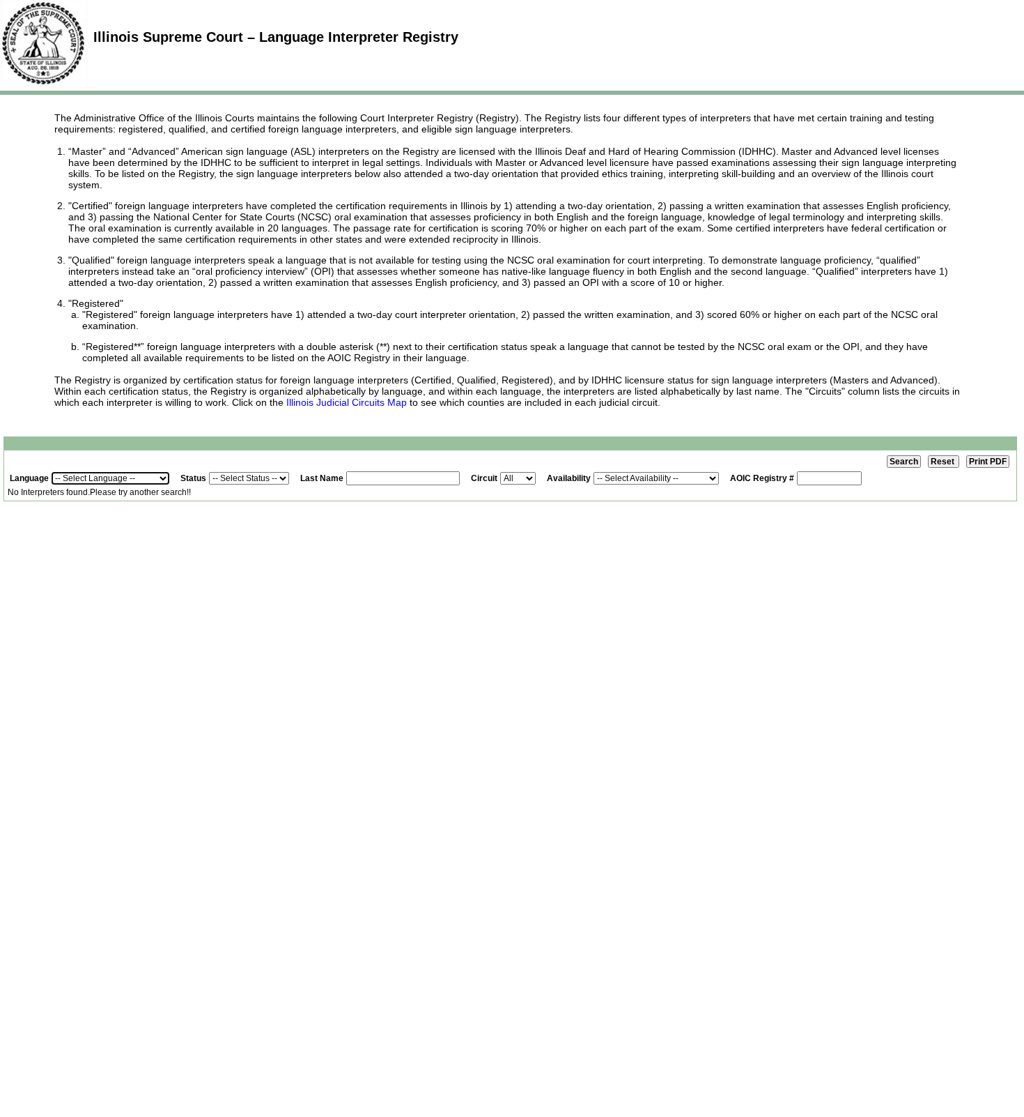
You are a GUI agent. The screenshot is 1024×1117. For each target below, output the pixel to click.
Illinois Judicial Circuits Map (346, 402)
